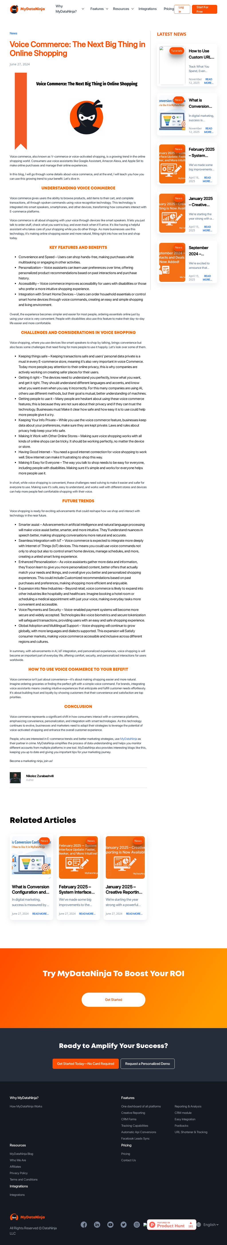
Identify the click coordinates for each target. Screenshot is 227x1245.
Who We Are (18, 1160)
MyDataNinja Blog (21, 1153)
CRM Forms (129, 1119)
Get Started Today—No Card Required (85, 1064)
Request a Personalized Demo (147, 1064)
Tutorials (176, 50)
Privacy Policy (19, 1173)
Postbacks (181, 1125)
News (13, 33)
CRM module (183, 1112)
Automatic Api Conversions (138, 1132)
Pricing (169, 9)
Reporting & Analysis (188, 1106)
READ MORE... (40, 913)
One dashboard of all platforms (141, 1106)
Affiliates (15, 1166)
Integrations (148, 9)
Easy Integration (185, 1119)
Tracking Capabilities (134, 1125)
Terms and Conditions (24, 1179)
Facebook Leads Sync (135, 1138)
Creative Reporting (133, 1112)
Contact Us (128, 1160)
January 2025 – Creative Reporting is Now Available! (123, 892)
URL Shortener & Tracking (191, 1132)
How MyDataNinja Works (26, 1106)
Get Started (113, 1000)
